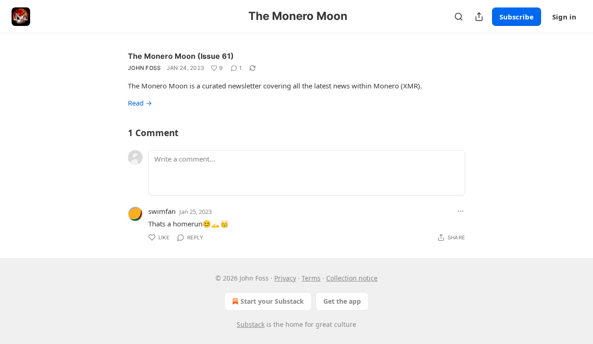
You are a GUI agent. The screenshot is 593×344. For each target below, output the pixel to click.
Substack (251, 324)
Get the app (342, 301)
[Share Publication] (479, 16)
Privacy (285, 278)
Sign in (564, 16)
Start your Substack (272, 301)
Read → (140, 102)
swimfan (162, 211)
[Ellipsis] (460, 211)
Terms (311, 278)
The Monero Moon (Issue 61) (181, 56)
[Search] (458, 16)
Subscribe (516, 16)
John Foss (144, 67)
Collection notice (352, 278)
